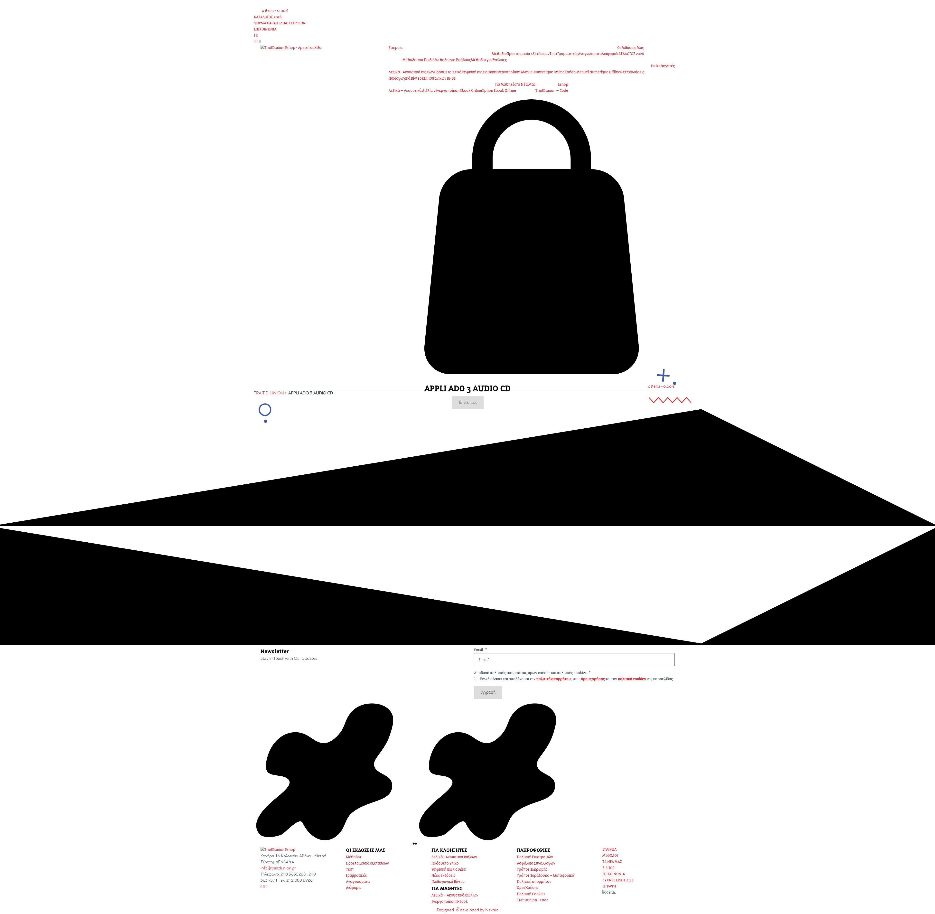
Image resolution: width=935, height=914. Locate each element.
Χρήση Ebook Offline (499, 90)
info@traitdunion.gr (278, 868)
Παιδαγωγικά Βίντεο (405, 78)
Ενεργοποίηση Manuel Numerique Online (530, 72)
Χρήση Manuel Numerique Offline (592, 72)
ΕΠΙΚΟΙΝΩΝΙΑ (265, 29)
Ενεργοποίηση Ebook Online (458, 90)
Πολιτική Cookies (531, 894)
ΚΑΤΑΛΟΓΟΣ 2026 (267, 17)
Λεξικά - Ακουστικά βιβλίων (411, 72)
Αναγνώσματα (590, 54)
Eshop (563, 84)
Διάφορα (609, 54)
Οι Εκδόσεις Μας (630, 48)
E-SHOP (608, 868)
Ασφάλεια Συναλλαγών (536, 863)
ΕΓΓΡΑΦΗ (609, 886)
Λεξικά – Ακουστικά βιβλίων (412, 90)
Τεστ (553, 54)
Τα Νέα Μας (525, 84)
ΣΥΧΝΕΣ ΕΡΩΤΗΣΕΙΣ (617, 880)
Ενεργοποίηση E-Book (449, 901)
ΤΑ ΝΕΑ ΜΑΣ (612, 862)
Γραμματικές (567, 54)
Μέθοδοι (499, 54)
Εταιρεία (395, 48)
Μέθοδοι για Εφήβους (453, 60)
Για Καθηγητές (663, 66)
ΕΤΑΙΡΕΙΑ (609, 849)
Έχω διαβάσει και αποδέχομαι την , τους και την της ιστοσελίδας (576, 679)
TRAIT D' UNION (269, 393)
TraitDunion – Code (551, 90)
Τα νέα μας (467, 402)
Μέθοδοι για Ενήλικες (489, 60)
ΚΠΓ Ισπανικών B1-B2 (438, 78)
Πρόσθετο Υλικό (447, 72)
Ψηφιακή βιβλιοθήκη (478, 72)
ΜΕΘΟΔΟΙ (610, 855)
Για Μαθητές (505, 84)
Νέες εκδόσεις (632, 72)
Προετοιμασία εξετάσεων (528, 54)
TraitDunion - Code (532, 900)
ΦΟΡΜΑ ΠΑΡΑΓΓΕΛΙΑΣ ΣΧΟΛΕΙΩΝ (280, 23)
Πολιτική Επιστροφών (535, 857)
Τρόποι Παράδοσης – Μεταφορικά (545, 875)
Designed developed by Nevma (467, 909)
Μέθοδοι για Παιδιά (418, 60)
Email (480, 650)
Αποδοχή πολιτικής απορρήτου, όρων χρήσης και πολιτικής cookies (532, 673)
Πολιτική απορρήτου (534, 881)
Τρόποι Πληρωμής (532, 869)
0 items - (275, 11)
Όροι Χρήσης (527, 888)
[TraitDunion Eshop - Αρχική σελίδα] (291, 48)
